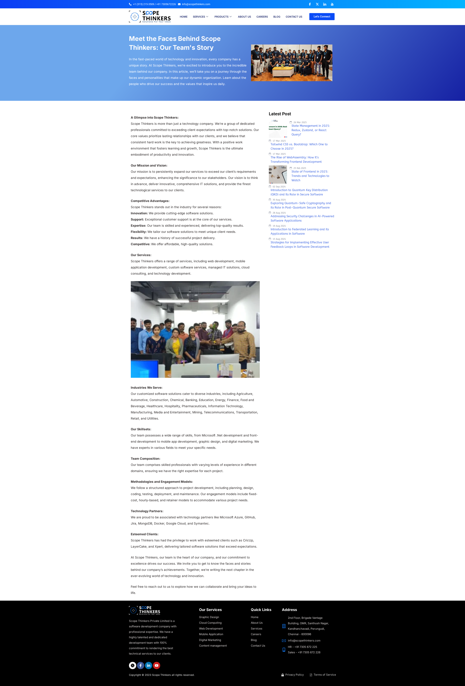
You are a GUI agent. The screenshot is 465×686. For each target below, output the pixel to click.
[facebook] (140, 665)
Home (183, 16)
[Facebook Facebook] (310, 4)
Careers (262, 16)
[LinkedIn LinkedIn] (324, 4)
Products (222, 16)
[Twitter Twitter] (317, 4)
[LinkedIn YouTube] (332, 4)
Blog (276, 16)
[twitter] (132, 665)
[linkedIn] (148, 665)
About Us (244, 16)
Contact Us (294, 16)
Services (199, 16)
